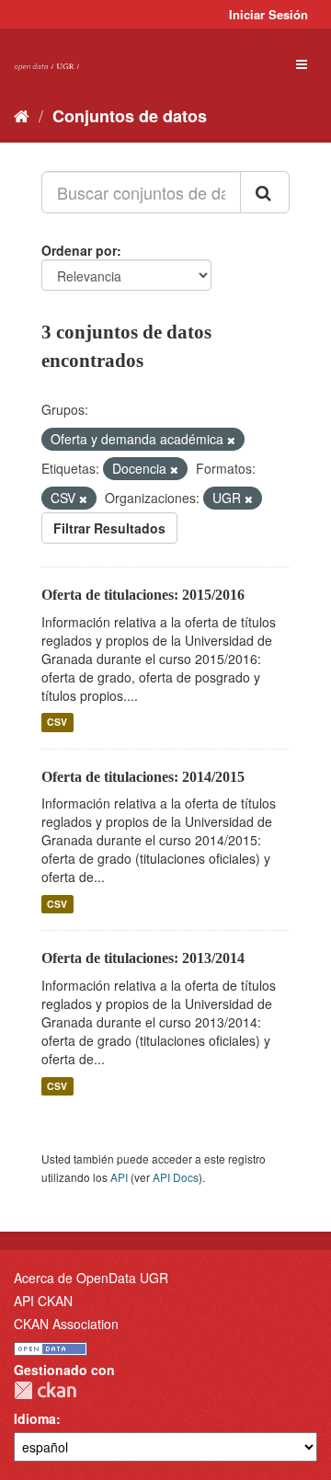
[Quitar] (231, 439)
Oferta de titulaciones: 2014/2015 (143, 777)
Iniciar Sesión (268, 14)
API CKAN (43, 1300)
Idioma (35, 1418)
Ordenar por (79, 250)
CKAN (45, 1390)
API (119, 1177)
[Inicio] (21, 115)
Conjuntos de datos (129, 116)
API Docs (176, 1177)
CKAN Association (66, 1323)
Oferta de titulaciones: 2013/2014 (143, 958)
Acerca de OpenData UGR (91, 1277)
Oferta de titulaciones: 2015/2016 (143, 594)
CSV (57, 722)
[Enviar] (265, 192)
